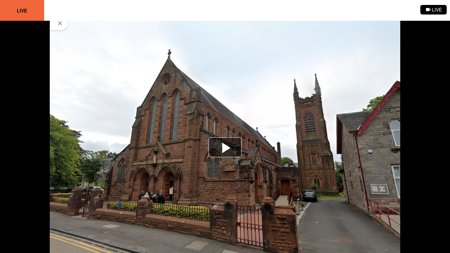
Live (22, 10)
